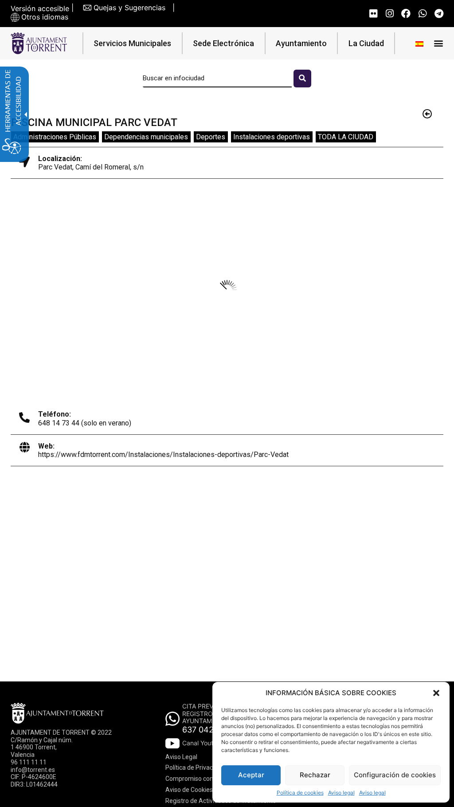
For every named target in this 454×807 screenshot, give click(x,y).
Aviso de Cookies (189, 789)
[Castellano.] (419, 43)
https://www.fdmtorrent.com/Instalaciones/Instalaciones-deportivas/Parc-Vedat (163, 454)
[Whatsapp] (422, 13)
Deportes (210, 137)
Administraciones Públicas (54, 137)
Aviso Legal (181, 756)
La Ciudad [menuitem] (366, 43)
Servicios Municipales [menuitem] (132, 43)
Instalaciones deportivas (271, 137)
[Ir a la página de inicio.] (39, 43)
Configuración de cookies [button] (395, 775)
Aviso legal (341, 793)
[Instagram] (389, 13)
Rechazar (315, 775)
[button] (436, 693)
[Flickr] (373, 13)
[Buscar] (302, 78)
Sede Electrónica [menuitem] (223, 43)
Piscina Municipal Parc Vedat (94, 122)
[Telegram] (438, 13)
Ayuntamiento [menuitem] (301, 43)
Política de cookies (300, 793)
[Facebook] (406, 13)
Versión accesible (40, 8)
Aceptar (251, 775)
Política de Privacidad (195, 767)
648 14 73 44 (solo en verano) (84, 423)
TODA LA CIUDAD (345, 137)
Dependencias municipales (146, 137)
